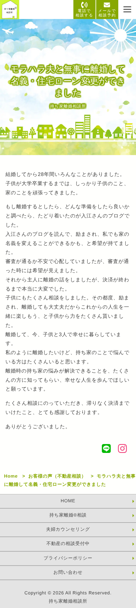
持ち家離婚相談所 (68, 601)
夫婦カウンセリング (68, 529)
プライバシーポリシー (68, 558)
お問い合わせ (68, 572)
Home (11, 476)
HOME (68, 501)
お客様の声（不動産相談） (57, 476)
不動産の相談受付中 (68, 543)
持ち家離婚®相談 (68, 515)
